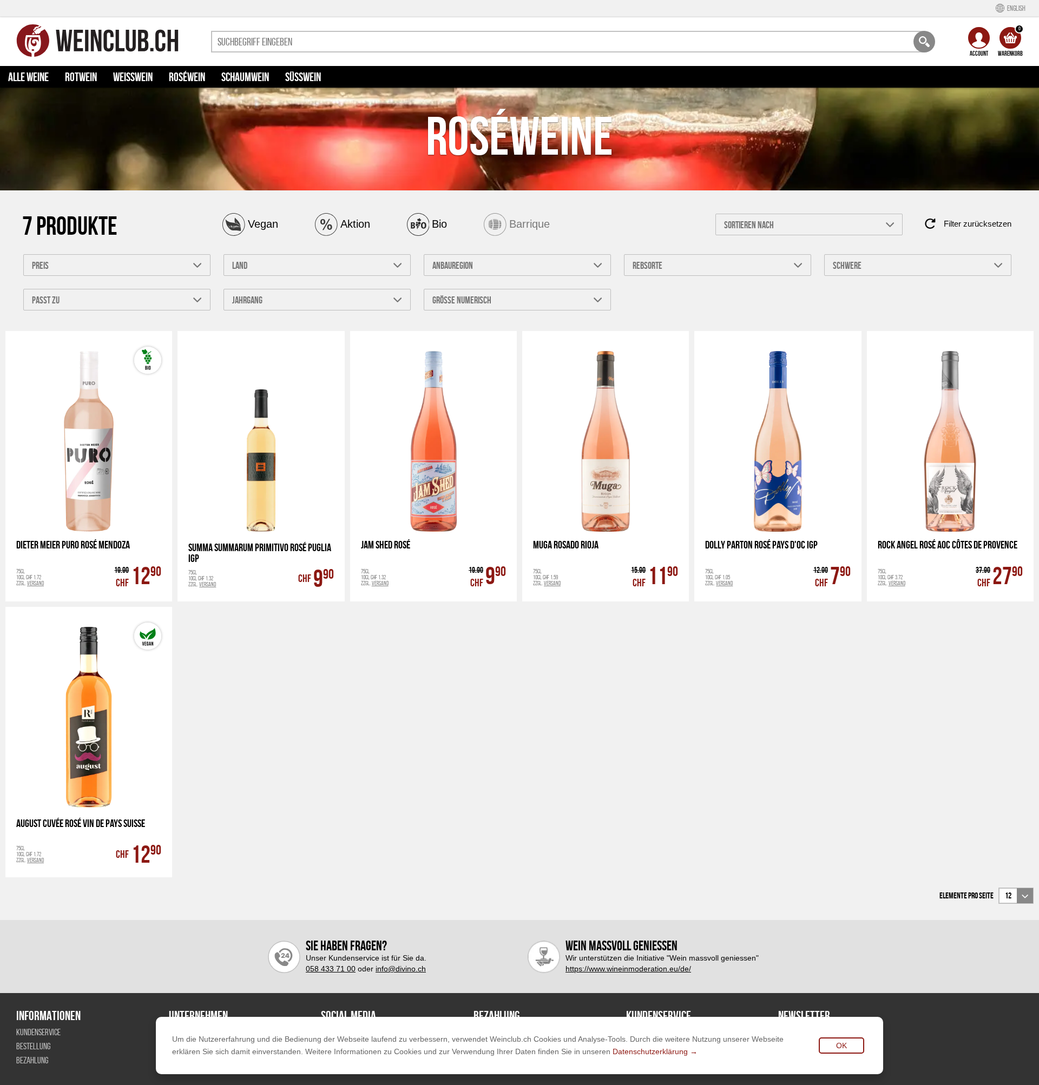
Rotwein (81, 76)
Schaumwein (245, 76)
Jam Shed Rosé (385, 545)
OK (841, 1045)
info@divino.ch (401, 968)
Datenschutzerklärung (650, 1051)
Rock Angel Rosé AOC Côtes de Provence (947, 545)
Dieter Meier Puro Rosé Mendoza (73, 545)
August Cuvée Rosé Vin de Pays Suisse (80, 823)
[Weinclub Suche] (924, 41)
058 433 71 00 (331, 968)
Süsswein (303, 76)
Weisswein (133, 76)
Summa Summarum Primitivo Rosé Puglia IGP (259, 553)
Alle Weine (28, 76)
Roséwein (187, 76)
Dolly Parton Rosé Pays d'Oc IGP (761, 545)
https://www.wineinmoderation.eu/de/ (628, 968)
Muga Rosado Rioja (566, 545)
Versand (35, 583)
